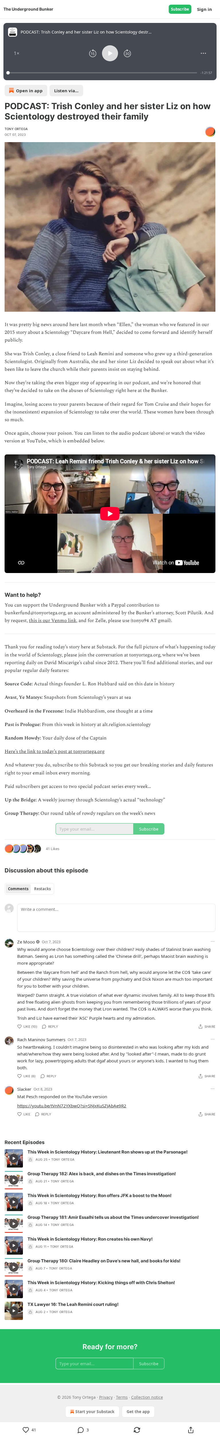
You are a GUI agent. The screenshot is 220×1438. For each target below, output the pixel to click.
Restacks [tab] (42, 888)
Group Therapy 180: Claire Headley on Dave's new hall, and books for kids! (104, 1261)
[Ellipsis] (212, 941)
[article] (110, 1158)
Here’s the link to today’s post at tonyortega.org (55, 751)
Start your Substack (95, 1411)
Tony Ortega (16, 129)
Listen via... (66, 90)
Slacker (24, 1089)
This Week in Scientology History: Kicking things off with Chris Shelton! (101, 1282)
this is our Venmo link (52, 620)
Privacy (106, 1397)
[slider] (102, 73)
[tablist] (29, 888)
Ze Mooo (26, 942)
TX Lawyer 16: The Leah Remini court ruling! (73, 1304)
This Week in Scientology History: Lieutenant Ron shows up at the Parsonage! (108, 1152)
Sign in (204, 9)
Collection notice (147, 1397)
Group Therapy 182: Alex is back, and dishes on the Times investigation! (102, 1173)
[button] (16, 53)
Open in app (29, 90)
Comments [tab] (18, 888)
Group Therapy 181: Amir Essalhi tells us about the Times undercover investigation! (113, 1217)
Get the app (138, 1411)
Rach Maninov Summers (41, 1039)
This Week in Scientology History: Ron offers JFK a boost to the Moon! (100, 1195)
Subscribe (180, 9)
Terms (122, 1397)
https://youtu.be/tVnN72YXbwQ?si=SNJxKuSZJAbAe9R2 (71, 1106)
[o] (13, 1158)
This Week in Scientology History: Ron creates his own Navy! (90, 1239)
